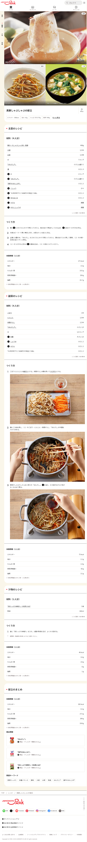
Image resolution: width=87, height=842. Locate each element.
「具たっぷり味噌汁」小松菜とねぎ (18, 606)
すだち (12, 203)
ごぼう (9, 313)
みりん (12, 346)
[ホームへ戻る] (8, 3)
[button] (73, 3)
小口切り (53, 371)
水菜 (8, 155)
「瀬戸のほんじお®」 (14, 183)
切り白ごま (14, 198)
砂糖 (11, 337)
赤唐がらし (11, 322)
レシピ (10, 793)
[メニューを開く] (84, 3)
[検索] (67, 3)
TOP (2, 793)
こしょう (13, 188)
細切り (25, 371)
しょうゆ (13, 341)
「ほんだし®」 (11, 164)
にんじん (10, 318)
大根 (8, 150)
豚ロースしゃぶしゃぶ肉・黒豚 (17, 145)
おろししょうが (15, 207)
